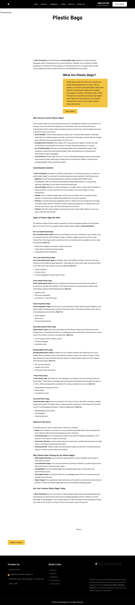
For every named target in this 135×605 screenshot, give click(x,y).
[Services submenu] (47, 4)
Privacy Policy (55, 580)
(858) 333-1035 (103, 3)
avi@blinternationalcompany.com (21, 574)
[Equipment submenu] (58, 4)
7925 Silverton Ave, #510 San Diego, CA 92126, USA (26, 579)
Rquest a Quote (16, 542)
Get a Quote (119, 4)
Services (53, 573)
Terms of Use (55, 584)
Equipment (54, 577)
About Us (53, 570)
